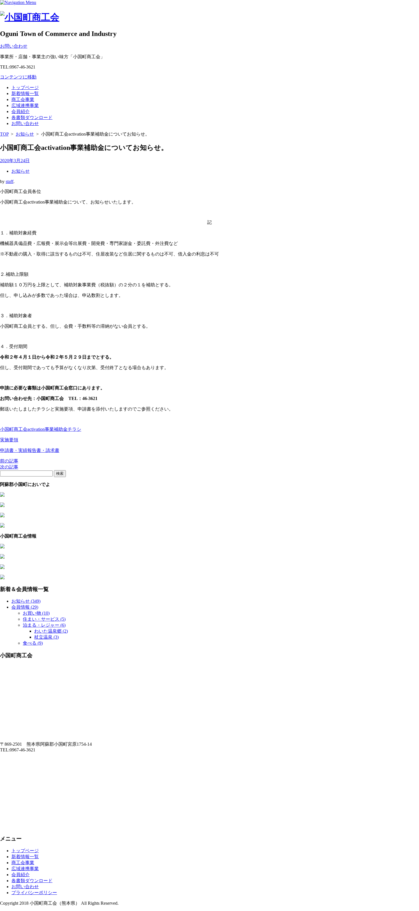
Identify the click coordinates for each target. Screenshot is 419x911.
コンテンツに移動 (18, 77)
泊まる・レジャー (44, 625)
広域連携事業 (25, 105)
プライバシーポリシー (34, 892)
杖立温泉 (46, 637)
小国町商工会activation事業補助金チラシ (40, 429)
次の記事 (9, 466)
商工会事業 (22, 99)
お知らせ (25, 134)
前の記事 (9, 460)
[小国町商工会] (29, 17)
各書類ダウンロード (31, 117)
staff (9, 181)
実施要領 (9, 439)
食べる (33, 643)
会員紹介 (20, 111)
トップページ (25, 87)
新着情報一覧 (25, 93)
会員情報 (24, 607)
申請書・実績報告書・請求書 (29, 450)
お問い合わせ (25, 123)
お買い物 (36, 613)
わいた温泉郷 (51, 631)
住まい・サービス (44, 619)
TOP (4, 134)
